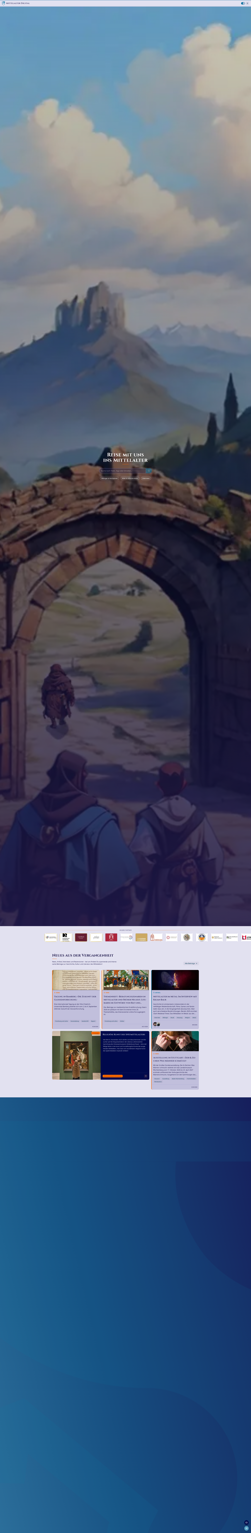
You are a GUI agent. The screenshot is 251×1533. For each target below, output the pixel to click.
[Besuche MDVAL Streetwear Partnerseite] (161, 937)
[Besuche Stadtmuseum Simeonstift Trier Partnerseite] (237, 937)
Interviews (146, 478)
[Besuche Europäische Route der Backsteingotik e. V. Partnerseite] (25, 937)
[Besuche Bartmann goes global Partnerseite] (206, 937)
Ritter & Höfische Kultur (130, 478)
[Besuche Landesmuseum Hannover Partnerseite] (146, 937)
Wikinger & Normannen (109, 478)
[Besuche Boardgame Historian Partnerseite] (176, 937)
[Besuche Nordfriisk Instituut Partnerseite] (70, 937)
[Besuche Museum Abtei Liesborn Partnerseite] (86, 937)
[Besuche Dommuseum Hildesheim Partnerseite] (40, 937)
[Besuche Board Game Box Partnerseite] (221, 937)
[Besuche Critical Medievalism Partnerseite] (191, 937)
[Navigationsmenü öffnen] (247, 3)
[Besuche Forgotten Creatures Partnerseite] (131, 937)
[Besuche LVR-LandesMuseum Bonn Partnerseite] (101, 937)
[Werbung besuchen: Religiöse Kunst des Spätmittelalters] (145, 1076)
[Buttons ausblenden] (248, 1520)
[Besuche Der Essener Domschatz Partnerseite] (10, 937)
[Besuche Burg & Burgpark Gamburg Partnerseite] (55, 937)
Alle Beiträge (190, 963)
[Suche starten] (149, 470)
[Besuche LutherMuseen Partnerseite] (116, 937)
